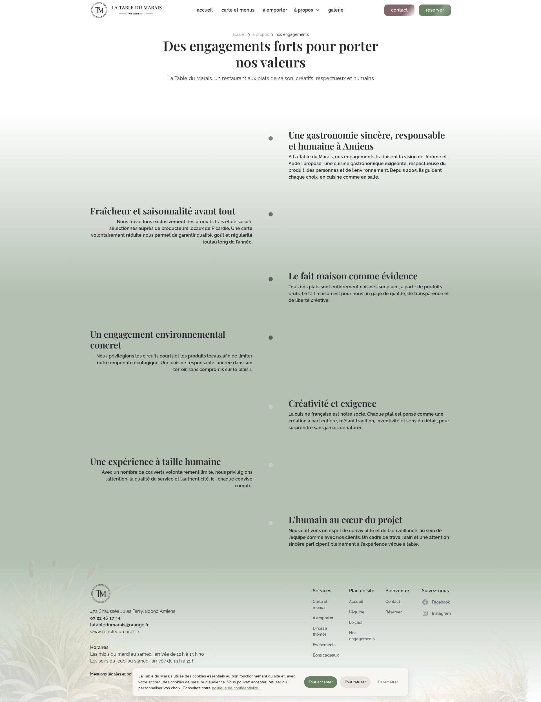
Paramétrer (388, 682)
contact (399, 10)
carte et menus (237, 10)
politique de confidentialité (235, 688)
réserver (435, 10)
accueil (205, 10)
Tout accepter (321, 682)
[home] (127, 10)
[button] (308, 10)
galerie (335, 10)
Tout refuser (355, 682)
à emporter (275, 10)
